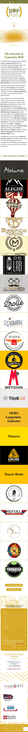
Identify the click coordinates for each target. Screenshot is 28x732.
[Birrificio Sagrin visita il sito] (14, 531)
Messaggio (5, 626)
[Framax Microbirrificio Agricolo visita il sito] (14, 322)
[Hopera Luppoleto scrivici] (14, 436)
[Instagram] (13, 2)
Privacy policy (9, 730)
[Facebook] (10, 2)
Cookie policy (19, 730)
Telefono (5, 621)
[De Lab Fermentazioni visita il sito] (14, 265)
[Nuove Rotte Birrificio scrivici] (14, 474)
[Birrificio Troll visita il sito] (14, 550)
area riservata (20, 2)
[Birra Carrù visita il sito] (14, 207)
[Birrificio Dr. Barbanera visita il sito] (14, 284)
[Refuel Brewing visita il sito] (14, 512)
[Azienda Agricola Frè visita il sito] (14, 341)
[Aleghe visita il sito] (14, 188)
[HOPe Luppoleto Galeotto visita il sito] (14, 417)
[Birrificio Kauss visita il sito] (14, 455)
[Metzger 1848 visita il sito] (14, 379)
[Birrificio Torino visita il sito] (14, 227)
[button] (14, 25)
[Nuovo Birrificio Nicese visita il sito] (14, 493)
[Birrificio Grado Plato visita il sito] (14, 360)
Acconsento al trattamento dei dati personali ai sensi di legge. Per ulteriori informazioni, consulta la (13, 642)
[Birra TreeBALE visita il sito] (14, 398)
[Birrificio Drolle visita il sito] (14, 303)
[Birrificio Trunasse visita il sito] (14, 569)
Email (4, 616)
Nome (4, 611)
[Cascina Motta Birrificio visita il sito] (14, 246)
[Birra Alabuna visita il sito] (14, 169)
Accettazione (6, 638)
